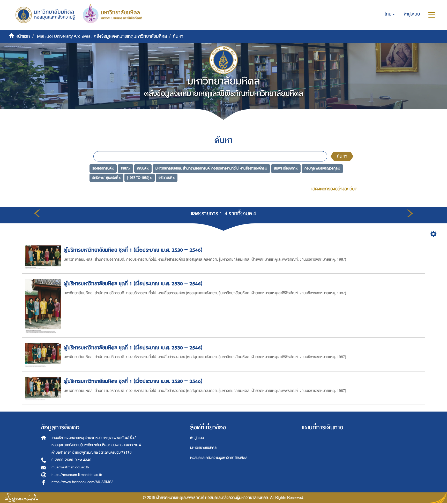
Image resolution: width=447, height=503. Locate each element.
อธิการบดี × (167, 178)
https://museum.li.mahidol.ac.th (76, 474)
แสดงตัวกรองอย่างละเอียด (334, 189)
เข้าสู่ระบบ (197, 438)
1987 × (125, 168)
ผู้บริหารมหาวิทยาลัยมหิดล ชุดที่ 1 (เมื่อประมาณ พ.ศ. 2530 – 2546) (133, 250)
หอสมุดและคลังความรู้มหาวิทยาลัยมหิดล (218, 457)
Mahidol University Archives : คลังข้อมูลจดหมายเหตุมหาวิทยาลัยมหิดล (102, 36)
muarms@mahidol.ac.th (70, 467)
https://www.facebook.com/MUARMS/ (82, 482)
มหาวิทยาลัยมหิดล (203, 447)
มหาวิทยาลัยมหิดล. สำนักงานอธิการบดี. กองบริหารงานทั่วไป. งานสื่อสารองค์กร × (211, 168)
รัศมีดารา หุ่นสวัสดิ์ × (106, 178)
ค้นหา (342, 156)
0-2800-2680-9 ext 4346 (71, 460)
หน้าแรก (23, 36)
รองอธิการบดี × (103, 168)
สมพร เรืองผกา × (286, 168)
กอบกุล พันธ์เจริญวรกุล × (322, 168)
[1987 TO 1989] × (139, 178)
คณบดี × (143, 168)
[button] (390, 14)
